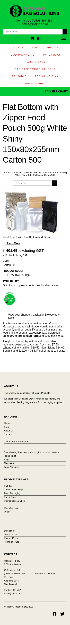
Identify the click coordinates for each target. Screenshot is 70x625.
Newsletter (9, 463)
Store (6, 427)
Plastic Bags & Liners (14, 501)
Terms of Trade (11, 542)
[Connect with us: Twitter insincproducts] (62, 614)
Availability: (11, 281)
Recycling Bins (46, 76)
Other (7, 511)
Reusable (19, 76)
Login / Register (12, 467)
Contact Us (23, 20)
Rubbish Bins (35, 83)
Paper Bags (52, 55)
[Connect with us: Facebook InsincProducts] (54, 614)
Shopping (18, 172)
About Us (8, 430)
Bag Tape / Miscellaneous (35, 69)
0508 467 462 (43, 20)
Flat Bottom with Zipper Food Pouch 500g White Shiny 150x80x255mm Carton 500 (41, 173)
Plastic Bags (35, 62)
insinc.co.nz (10, 456)
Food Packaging (22, 55)
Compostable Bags (47, 47)
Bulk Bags (16, 47)
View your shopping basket (24, 314)
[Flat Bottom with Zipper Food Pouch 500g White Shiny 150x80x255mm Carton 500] (31, 233)
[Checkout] (39, 38)
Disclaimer (9, 530)
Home (8, 172)
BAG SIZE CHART (57, 91)
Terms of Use (10, 534)
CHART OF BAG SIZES (16, 441)
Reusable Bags (11, 508)
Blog (6, 459)
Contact (8, 434)
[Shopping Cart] (33, 38)
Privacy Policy (11, 538)
